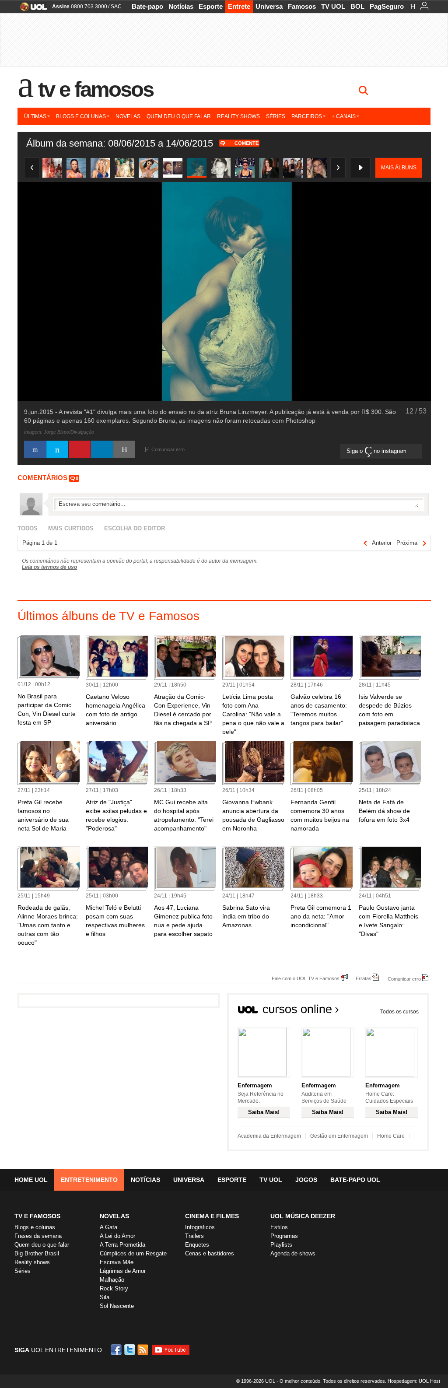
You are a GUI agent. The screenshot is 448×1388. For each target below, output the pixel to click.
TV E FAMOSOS (37, 1216)
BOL (357, 6)
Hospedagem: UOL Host (414, 1381)
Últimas (35, 116)
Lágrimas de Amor (123, 1271)
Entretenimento (89, 1179)
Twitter (130, 1349)
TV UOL (333, 6)
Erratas (363, 978)
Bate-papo (147, 6)
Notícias (180, 6)
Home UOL (31, 1179)
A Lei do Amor (117, 1236)
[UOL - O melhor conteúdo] (31, 9)
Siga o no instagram (377, 451)
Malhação (112, 1279)
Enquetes (197, 1244)
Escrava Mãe (116, 1262)
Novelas (128, 116)
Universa (269, 6)
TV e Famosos (96, 89)
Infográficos (200, 1227)
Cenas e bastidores (209, 1253)
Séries (275, 116)
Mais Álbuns (398, 168)
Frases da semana (38, 1236)
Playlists (281, 1244)
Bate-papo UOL (355, 1179)
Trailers (194, 1236)
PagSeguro (387, 6)
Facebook (117, 1349)
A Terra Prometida (122, 1244)
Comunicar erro (404, 978)
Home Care (391, 1136)
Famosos (302, 6)
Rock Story (114, 1288)
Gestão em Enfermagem (339, 1136)
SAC (116, 7)
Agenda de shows (292, 1253)
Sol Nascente (117, 1306)
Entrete (239, 6)
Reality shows (238, 116)
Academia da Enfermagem (269, 1136)
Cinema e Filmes (212, 1216)
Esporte (211, 6)
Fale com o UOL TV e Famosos (306, 978)
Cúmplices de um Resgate (133, 1253)
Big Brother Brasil (36, 1253)
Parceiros (306, 116)
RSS (143, 1349)
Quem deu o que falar (179, 116)
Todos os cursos (399, 1012)
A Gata (108, 1227)
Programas (284, 1236)
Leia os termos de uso (49, 567)
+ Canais (344, 116)
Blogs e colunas (81, 116)
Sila (104, 1297)
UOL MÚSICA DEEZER (302, 1216)
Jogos (306, 1179)
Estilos (279, 1227)
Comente (246, 143)
